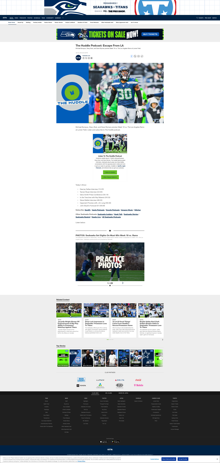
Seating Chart (175, 418)
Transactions (46, 418)
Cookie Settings (154, 459)
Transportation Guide (156, 403)
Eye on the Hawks (104, 401)
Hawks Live (96, 217)
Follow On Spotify (110, 172)
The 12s (104, 423)
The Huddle (121, 420)
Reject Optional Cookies (168, 459)
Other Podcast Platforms (110, 177)
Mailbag (66, 415)
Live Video (85, 423)
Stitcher (137, 210)
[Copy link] (142, 56)
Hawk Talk (118, 214)
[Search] (197, 18)
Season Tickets (174, 403)
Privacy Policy (81, 461)
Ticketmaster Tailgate (156, 409)
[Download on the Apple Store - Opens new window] (103, 441)
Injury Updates (66, 406)
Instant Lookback (66, 409)
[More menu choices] (63, 17)
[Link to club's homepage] (5, 18)
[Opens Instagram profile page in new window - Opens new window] (89, 58)
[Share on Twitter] (135, 57)
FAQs (156, 420)
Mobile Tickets (174, 406)
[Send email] (138, 57)
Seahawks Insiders (105, 214)
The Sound (85, 403)
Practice (104, 415)
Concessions (156, 412)
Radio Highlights (121, 401)
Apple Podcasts (98, 210)
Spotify (120, 166)
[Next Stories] (161, 358)
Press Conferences (85, 418)
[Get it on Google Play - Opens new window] (115, 442)
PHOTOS (104, 398)
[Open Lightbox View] (110, 265)
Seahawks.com (86, 55)
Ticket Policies (174, 420)
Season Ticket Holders (175, 423)
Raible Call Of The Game (85, 415)
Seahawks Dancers (104, 418)
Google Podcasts (113, 210)
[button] (108, 339)
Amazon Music (127, 210)
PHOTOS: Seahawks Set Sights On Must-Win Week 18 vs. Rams (107, 235)
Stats (46, 412)
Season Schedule (138, 401)
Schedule (138, 398)
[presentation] (163, 340)
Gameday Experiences (156, 415)
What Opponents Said (66, 429)
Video (85, 398)
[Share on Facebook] (131, 57)
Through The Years (104, 403)
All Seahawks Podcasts (111, 217)
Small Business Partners (46, 423)
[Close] (217, 459)
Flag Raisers (104, 420)
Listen (121, 398)
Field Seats (174, 415)
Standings (46, 409)
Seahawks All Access (86, 406)
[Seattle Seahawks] (110, 450)
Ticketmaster (175, 426)
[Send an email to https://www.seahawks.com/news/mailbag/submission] (91, 58)
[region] (110, 459)
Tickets (175, 398)
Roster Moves (66, 420)
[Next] (123, 283)
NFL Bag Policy (156, 418)
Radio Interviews (121, 403)
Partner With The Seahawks (46, 426)
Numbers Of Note (66, 412)
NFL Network (86, 420)
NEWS (66, 398)
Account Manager (175, 429)
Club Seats (174, 412)
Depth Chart (46, 403)
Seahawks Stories (131, 214)
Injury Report (46, 415)
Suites (174, 409)
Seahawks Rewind (83, 217)
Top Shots (104, 409)
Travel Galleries (104, 406)
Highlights (85, 401)
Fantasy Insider (66, 423)
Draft (66, 401)
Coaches (46, 406)
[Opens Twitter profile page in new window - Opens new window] (86, 58)
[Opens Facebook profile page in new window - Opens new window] (83, 58)
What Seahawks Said (66, 426)
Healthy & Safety (156, 406)
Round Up (66, 403)
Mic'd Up (86, 409)
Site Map (66, 432)
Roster (46, 401)
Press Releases (66, 418)
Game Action (104, 412)
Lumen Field (156, 401)
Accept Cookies (183, 459)
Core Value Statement (46, 420)
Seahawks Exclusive (85, 412)
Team (46, 398)
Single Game (175, 401)
